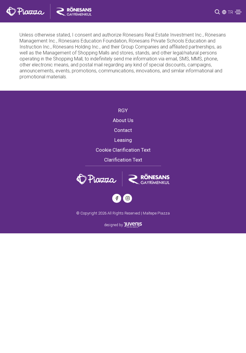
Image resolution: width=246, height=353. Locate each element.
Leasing (123, 140)
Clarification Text (123, 160)
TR (230, 12)
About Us (123, 120)
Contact (123, 130)
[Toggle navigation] (238, 12)
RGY (123, 110)
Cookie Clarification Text (123, 150)
